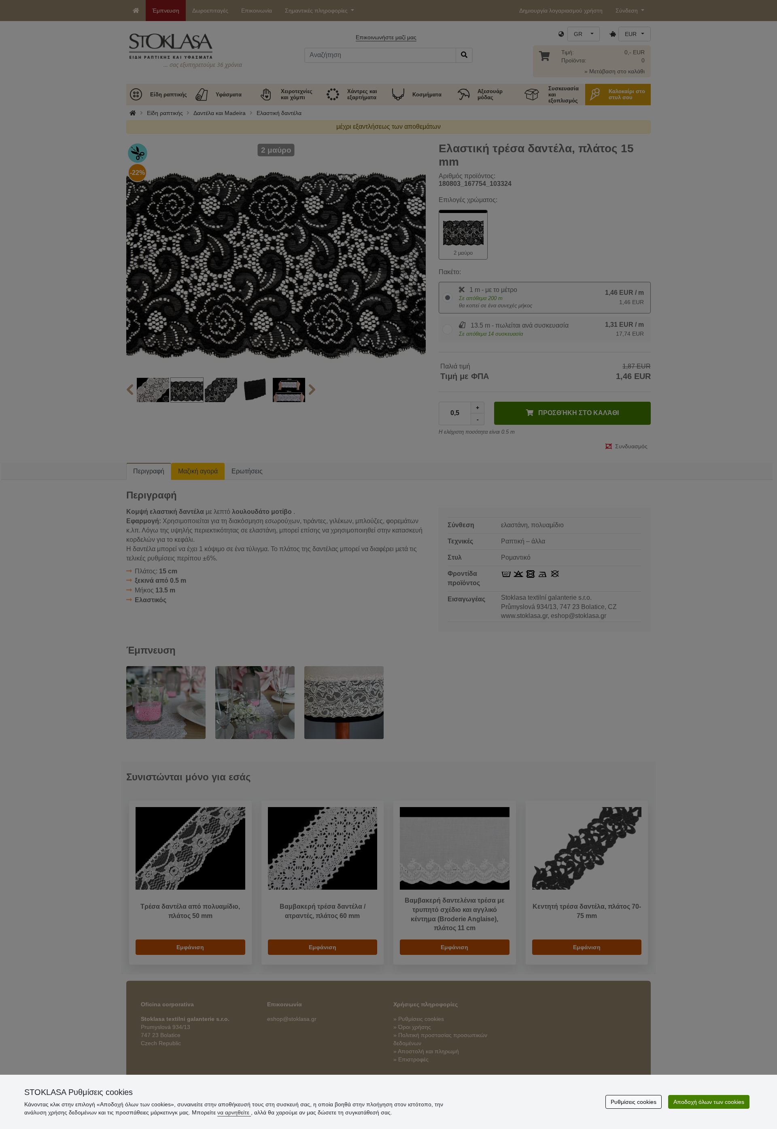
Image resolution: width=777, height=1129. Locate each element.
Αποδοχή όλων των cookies (708, 1102)
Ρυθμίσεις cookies (633, 1102)
